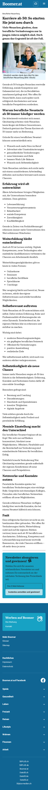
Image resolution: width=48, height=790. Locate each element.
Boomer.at (24, 768)
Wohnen (6, 734)
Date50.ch (24, 772)
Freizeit (6, 711)
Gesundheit (7, 696)
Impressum (7, 662)
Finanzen (6, 742)
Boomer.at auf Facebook (14, 680)
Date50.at (24, 779)
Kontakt (8, 626)
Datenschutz (7, 666)
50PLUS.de (24, 765)
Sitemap (5, 645)
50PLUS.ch (24, 761)
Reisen (5, 719)
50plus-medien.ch (23, 783)
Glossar (5, 640)
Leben (5, 704)
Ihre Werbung (11, 622)
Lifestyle (6, 727)
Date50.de (24, 776)
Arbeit (5, 749)
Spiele (5, 689)
